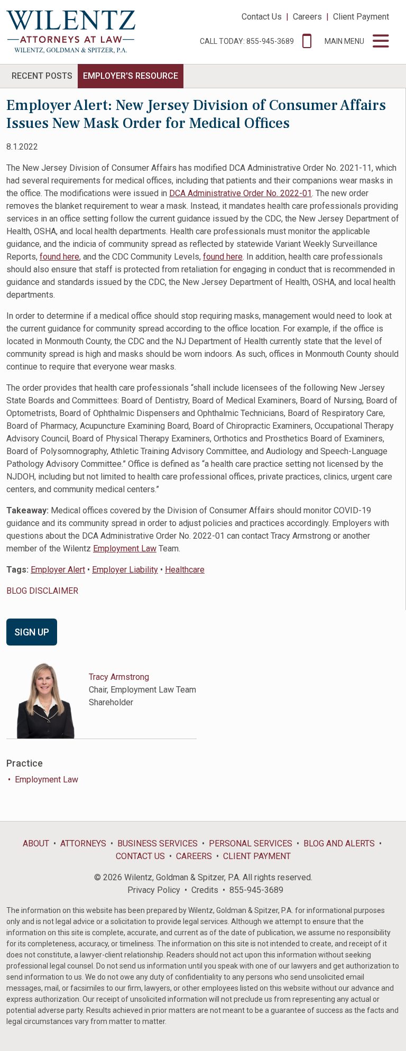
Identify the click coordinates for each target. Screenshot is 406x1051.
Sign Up (31, 632)
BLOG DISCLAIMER (42, 591)
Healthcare (185, 570)
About (36, 843)
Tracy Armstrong (119, 677)
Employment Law (124, 548)
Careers (307, 17)
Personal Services (250, 843)
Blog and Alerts (339, 843)
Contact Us (262, 17)
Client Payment (361, 17)
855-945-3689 (256, 890)
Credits (204, 890)
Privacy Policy (153, 890)
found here (59, 257)
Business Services (157, 843)
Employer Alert (58, 570)
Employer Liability (125, 570)
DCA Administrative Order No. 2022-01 (240, 193)
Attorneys (83, 843)
